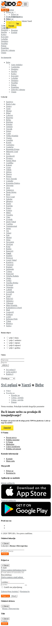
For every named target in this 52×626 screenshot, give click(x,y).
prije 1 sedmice (15, 340)
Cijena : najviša (17, 400)
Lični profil (11, 372)
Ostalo (3, 53)
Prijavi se (14, 14)
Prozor (8, 176)
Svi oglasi (10, 10)
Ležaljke (4, 39)
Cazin (8, 133)
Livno (8, 167)
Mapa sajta (10, 461)
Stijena (8, 172)
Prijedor (9, 124)
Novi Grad (10, 197)
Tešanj (8, 233)
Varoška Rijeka (12, 283)
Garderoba (15, 67)
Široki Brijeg (11, 192)
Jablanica (9, 301)
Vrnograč (10, 265)
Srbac (8, 240)
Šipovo (9, 174)
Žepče (8, 204)
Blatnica (9, 323)
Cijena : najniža (17, 398)
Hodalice (14, 69)
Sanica (8, 326)
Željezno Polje (12, 319)
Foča (8, 154)
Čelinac (9, 271)
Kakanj (9, 165)
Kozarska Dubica (13, 183)
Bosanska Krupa (12, 149)
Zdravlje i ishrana (8, 50)
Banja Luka (10, 104)
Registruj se (15, 17)
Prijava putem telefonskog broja (13, 570)
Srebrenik (10, 269)
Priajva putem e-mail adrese (12, 577)
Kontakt (9, 459)
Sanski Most (11, 161)
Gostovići (10, 312)
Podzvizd (10, 274)
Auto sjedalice (16, 65)
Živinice (9, 158)
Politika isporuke (12, 440)
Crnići (8, 317)
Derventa (9, 185)
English (14, 32)
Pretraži (5, 554)
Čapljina (9, 224)
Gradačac (10, 147)
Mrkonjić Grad (12, 151)
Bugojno (9, 118)
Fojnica (9, 210)
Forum (11, 26)
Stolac (8, 228)
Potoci (8, 208)
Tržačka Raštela (12, 276)
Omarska (9, 287)
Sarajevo (9, 102)
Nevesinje (10, 242)
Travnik (9, 129)
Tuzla (8, 108)
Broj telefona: (6, 575)
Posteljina (5, 48)
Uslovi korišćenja (13, 446)
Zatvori (4, 624)
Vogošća (9, 215)
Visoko (9, 138)
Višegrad (9, 303)
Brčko (8, 120)
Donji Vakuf (11, 222)
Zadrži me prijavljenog (13, 587)
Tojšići (8, 280)
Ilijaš (8, 310)
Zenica (8, 106)
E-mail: (4, 568)
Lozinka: (5, 582)
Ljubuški (9, 181)
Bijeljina (9, 122)
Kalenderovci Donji (14, 308)
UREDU (5, 365)
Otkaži (13, 596)
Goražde (9, 140)
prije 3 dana (14, 338)
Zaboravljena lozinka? (10, 591)
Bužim (8, 249)
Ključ (8, 246)
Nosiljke (4, 43)
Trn (7, 231)
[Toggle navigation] (25, 4)
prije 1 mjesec (14, 343)
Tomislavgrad (11, 226)
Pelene (3, 46)
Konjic (8, 142)
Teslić (8, 296)
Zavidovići (10, 156)
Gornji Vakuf (11, 260)
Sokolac (9, 199)
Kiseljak (9, 206)
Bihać (8, 113)
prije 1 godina (14, 348)
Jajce (8, 188)
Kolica (13, 74)
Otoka (8, 278)
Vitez (8, 217)
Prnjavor (9, 258)
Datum (14, 402)
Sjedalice (4, 41)
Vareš (8, 253)
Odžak (8, 170)
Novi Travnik (11, 179)
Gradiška (9, 163)
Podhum (9, 314)
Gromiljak (10, 292)
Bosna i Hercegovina (10, 609)
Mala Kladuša (11, 305)
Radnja (9, 374)
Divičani (9, 244)
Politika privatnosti (13, 449)
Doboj (8, 131)
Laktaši (9, 289)
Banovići (9, 251)
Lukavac (9, 115)
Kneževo (9, 262)
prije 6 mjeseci (15, 345)
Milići (8, 213)
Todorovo (10, 190)
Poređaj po (15, 395)
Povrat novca (11, 437)
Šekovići (9, 299)
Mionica (9, 201)
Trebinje (9, 127)
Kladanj (9, 267)
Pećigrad (9, 285)
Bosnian (14, 30)
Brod (8, 194)
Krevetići (4, 37)
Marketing (10, 444)
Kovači (9, 294)
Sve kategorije (6, 57)
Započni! (7, 428)
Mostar (9, 111)
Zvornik (9, 219)
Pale (7, 235)
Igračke (14, 71)
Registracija (10, 473)
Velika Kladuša (12, 136)
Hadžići (9, 256)
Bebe (39, 385)
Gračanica (10, 145)
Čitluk (8, 321)
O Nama (9, 442)
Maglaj (9, 237)
